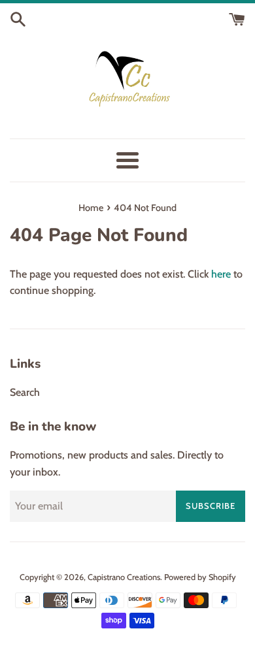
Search (25, 392)
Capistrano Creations (124, 577)
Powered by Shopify (200, 577)
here (221, 274)
